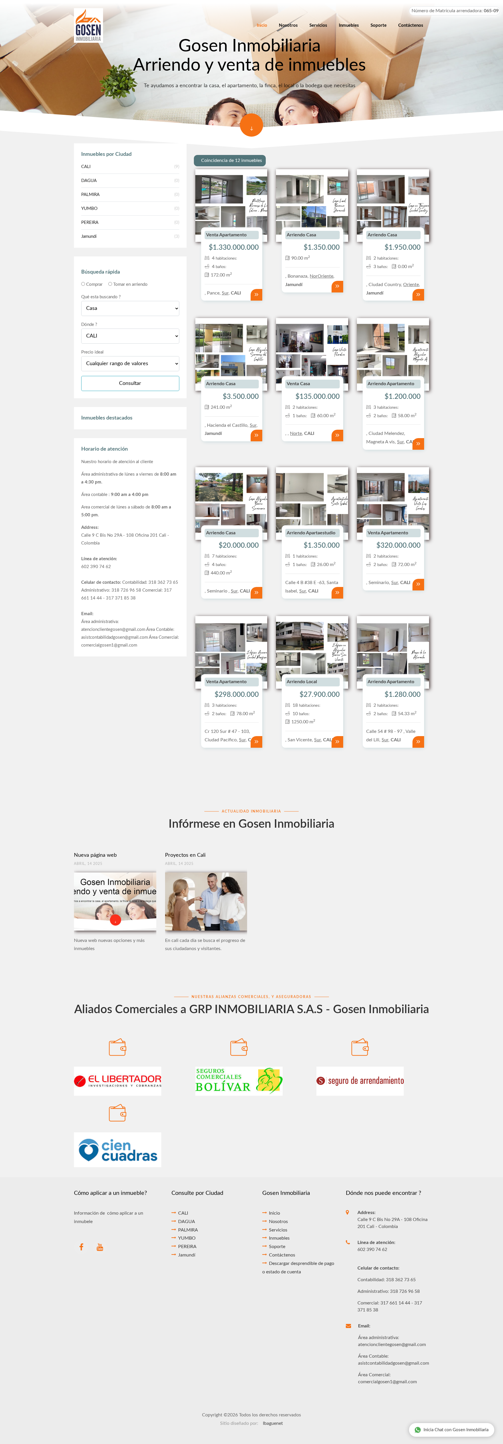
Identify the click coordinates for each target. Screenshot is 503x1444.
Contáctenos (282, 1255)
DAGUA (130, 181)
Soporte (277, 1246)
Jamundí (130, 236)
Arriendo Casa (301, 235)
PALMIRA (130, 194)
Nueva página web (95, 855)
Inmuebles (279, 1238)
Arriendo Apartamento (391, 383)
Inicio (274, 1213)
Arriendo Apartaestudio (311, 533)
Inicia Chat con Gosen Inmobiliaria (456, 1430)
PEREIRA (130, 222)
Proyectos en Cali (185, 855)
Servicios (278, 1230)
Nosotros (278, 1221)
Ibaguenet (273, 1423)
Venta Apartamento (226, 235)
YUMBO (130, 208)
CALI (130, 167)
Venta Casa (298, 383)
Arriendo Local (302, 681)
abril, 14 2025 (88, 863)
